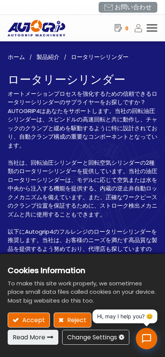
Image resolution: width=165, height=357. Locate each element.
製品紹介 (47, 57)
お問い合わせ (133, 7)
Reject (76, 320)
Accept (33, 320)
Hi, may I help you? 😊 (125, 316)
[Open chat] (146, 338)
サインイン (140, 28)
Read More (29, 337)
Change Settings (92, 337)
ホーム (16, 57)
